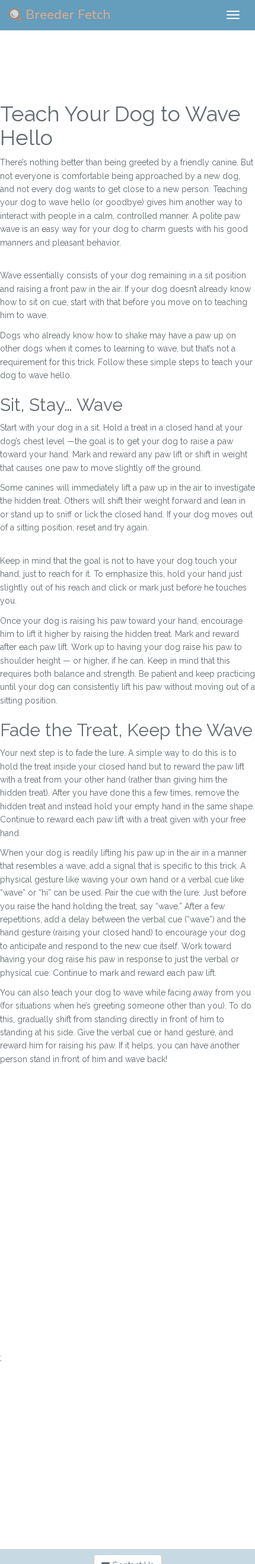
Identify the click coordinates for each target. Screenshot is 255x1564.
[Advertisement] (127, 1223)
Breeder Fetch (66, 15)
